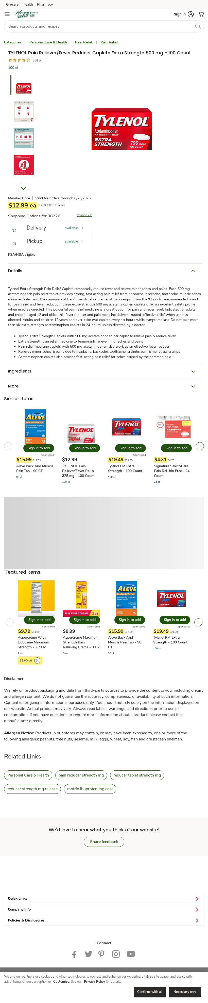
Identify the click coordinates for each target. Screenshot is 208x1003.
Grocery (12, 4)
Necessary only (185, 992)
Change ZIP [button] (84, 215)
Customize (61, 981)
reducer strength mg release (32, 789)
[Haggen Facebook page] (75, 954)
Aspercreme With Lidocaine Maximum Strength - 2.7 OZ (33, 642)
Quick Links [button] (17, 898)
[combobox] (104, 26)
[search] (198, 26)
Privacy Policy (94, 981)
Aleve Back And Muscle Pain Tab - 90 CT (34, 468)
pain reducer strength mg (81, 775)
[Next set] (200, 446)
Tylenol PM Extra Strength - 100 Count (125, 468)
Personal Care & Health (48, 42)
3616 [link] (36, 60)
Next (23, 188)
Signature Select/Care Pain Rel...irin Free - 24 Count (171, 471)
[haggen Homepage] (26, 14)
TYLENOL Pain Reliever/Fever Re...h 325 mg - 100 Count (78, 471)
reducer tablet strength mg (137, 775)
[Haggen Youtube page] (131, 954)
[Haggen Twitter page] (88, 954)
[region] (104, 987)
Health (28, 4)
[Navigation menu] (7, 14)
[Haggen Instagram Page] (116, 954)
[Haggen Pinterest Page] (102, 954)
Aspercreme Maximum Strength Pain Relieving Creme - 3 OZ (81, 642)
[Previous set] (8, 446)
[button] (184, 14)
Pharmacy (45, 4)
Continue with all (149, 992)
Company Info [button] (19, 909)
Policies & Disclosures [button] (26, 920)
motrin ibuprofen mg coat (90, 789)
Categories (12, 42)
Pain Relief (83, 42)
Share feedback (104, 842)
